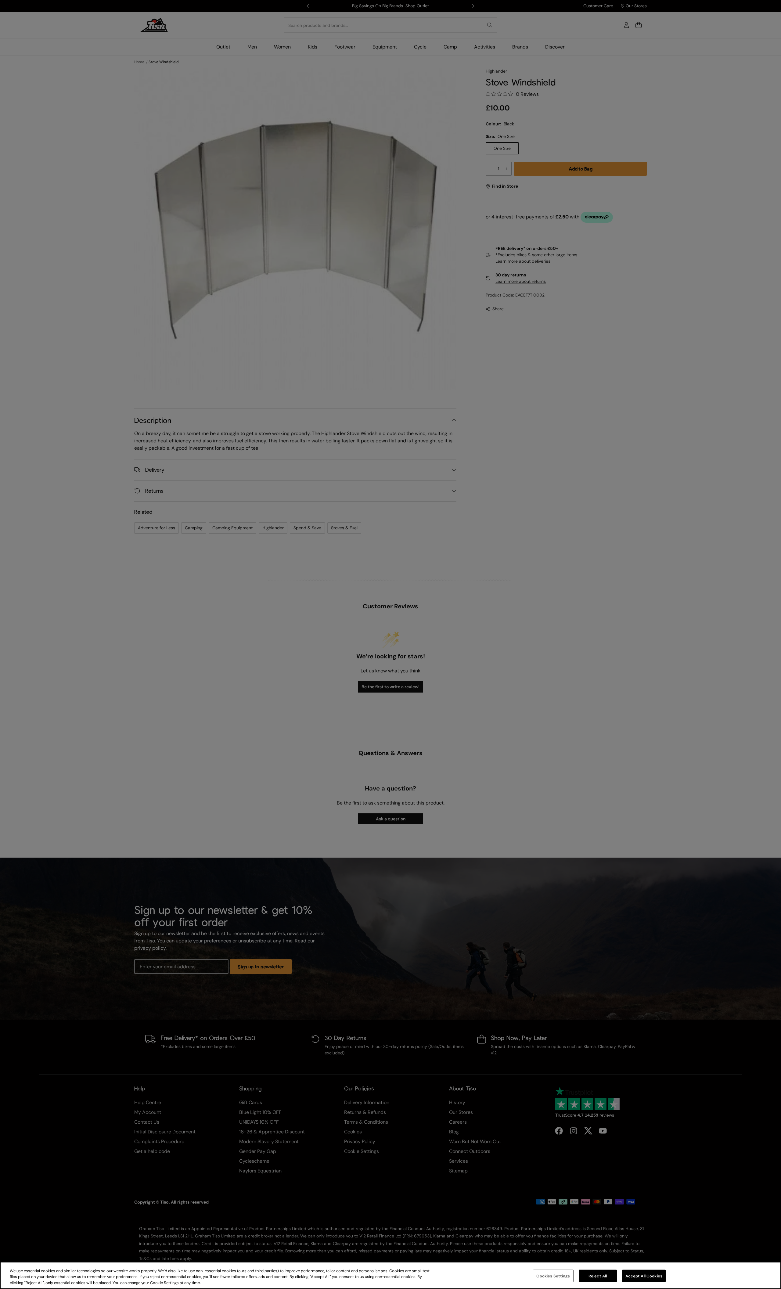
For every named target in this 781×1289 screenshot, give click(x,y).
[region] (390, 1275)
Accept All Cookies (643, 1275)
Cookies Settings (553, 1275)
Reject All (597, 1275)
